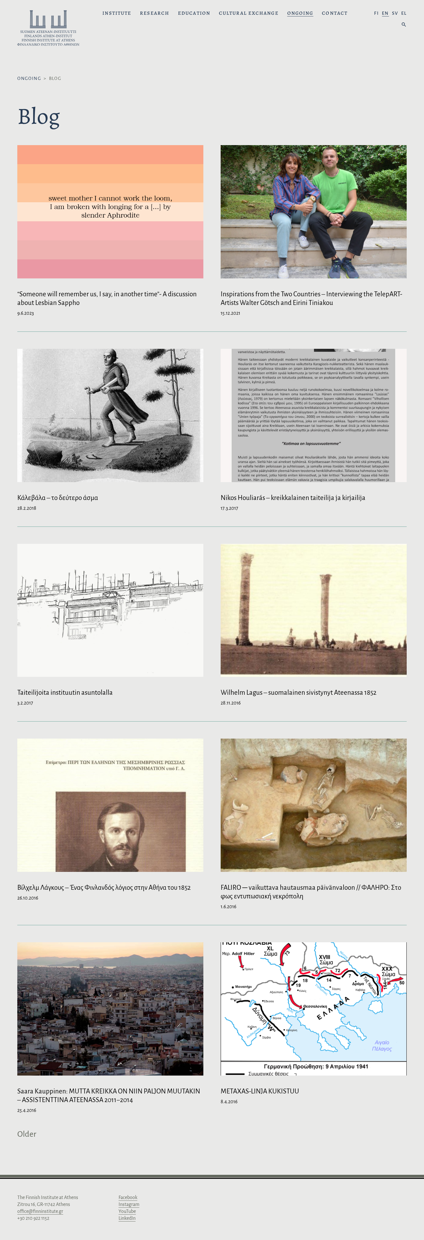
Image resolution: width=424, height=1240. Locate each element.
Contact (335, 13)
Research (154, 13)
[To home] (48, 29)
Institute (116, 13)
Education (194, 13)
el (404, 13)
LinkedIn (127, 1218)
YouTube (127, 1211)
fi (376, 13)
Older (26, 1134)
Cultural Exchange (249, 13)
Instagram (129, 1204)
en (385, 13)
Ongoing (300, 13)
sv (395, 13)
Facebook (128, 1197)
